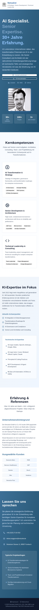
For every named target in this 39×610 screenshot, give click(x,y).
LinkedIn (12, 82)
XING (21, 82)
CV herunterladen (21, 78)
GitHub (29, 82)
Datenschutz (25, 602)
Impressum (15, 602)
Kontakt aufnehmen (21, 75)
